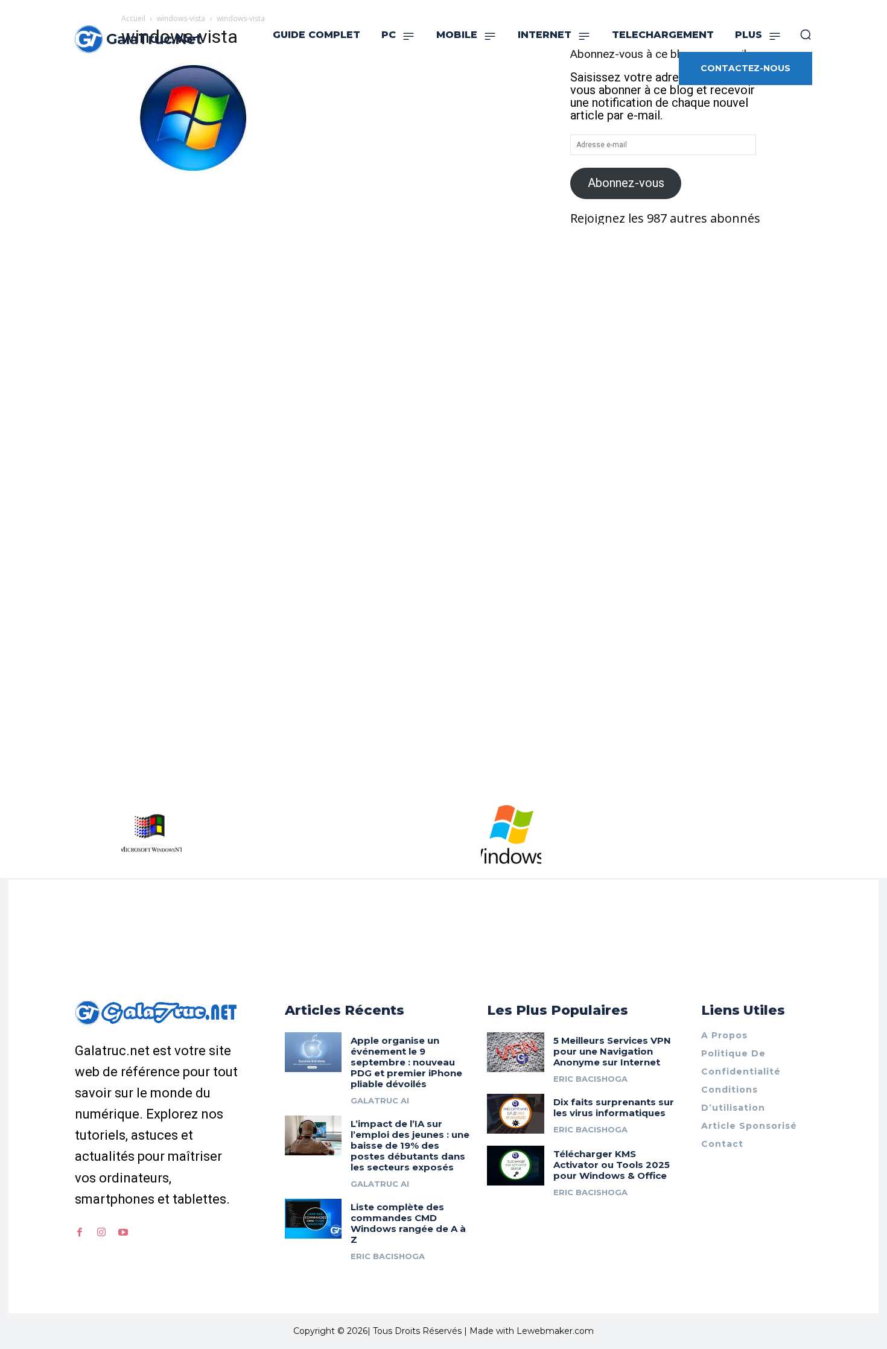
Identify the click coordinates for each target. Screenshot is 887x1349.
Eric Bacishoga (388, 1256)
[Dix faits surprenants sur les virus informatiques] (515, 1114)
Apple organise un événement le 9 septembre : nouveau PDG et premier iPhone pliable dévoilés (406, 1062)
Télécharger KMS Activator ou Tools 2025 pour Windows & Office (611, 1164)
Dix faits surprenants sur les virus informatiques (613, 1107)
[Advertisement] (331, 275)
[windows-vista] (196, 178)
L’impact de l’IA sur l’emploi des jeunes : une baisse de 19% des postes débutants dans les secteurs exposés (410, 1145)
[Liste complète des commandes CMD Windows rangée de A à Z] (313, 1219)
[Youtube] (123, 1232)
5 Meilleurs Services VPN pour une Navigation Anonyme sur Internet (612, 1051)
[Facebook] (79, 1232)
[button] (805, 34)
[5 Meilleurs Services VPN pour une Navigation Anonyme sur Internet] (515, 1052)
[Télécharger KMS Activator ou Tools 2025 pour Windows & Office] (515, 1166)
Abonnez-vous (626, 183)
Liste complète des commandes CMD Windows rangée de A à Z (408, 1223)
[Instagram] (101, 1232)
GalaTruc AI (380, 1100)
